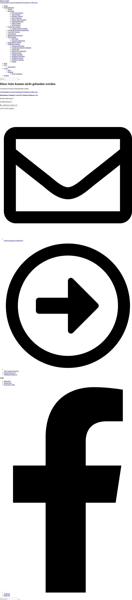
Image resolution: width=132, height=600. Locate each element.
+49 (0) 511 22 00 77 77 (9, 105)
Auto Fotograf (16, 14)
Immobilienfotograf (17, 21)
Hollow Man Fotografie (19, 20)
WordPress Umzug (17, 58)
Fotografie (11, 11)
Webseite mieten (17, 53)
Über (5, 65)
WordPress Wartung (18, 60)
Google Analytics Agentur (20, 28)
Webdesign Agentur (14, 44)
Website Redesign (17, 54)
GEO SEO (15, 39)
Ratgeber (10, 72)
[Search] (19, 79)
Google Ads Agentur (14, 27)
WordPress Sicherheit (18, 56)
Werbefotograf (16, 25)
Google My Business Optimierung (18, 30)
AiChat (10, 9)
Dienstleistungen (9, 7)
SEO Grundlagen (17, 74)
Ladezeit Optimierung (18, 41)
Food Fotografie (16, 18)
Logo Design (12, 34)
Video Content (16, 23)
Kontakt (6, 75)
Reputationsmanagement (15, 35)
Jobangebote (11, 67)
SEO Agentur (12, 37)
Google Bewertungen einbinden (21, 48)
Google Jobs (15, 49)
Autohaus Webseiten (18, 46)
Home (6, 6)
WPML (14, 61)
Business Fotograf (17, 16)
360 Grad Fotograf (17, 13)
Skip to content (4, 1)
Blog (9, 70)
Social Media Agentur (14, 42)
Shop (5, 63)
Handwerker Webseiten (19, 51)
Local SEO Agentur (14, 32)
